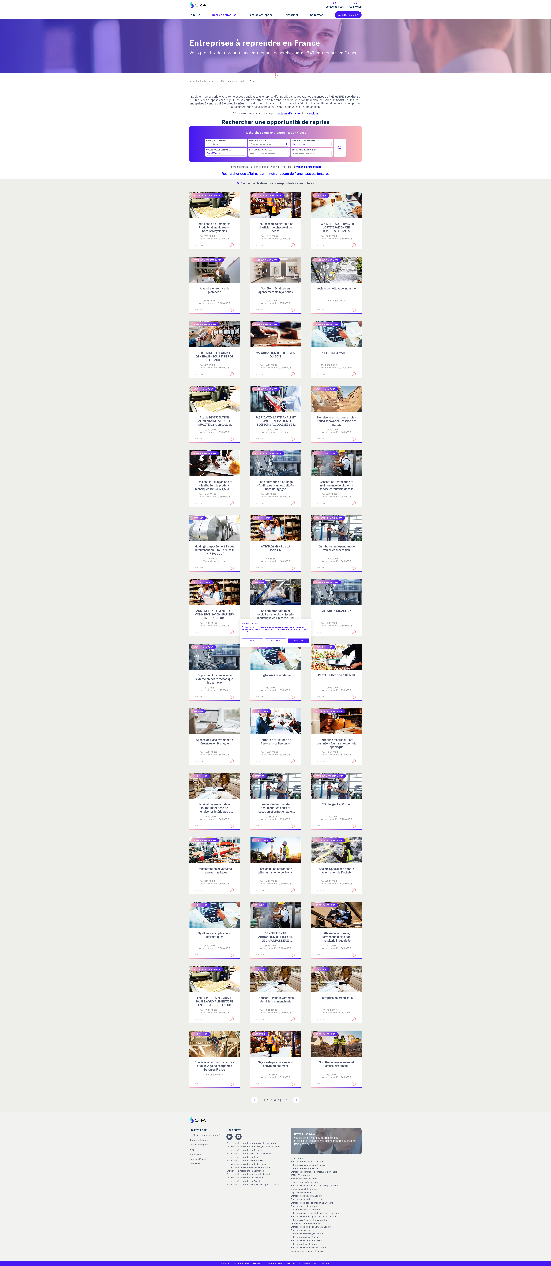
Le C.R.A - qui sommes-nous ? (204, 1135)
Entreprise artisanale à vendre (305, 1244)
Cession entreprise (260, 15)
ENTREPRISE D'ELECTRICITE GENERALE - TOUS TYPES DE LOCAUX (214, 356)
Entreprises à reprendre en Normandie (245, 1170)
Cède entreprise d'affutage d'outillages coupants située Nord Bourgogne (275, 485)
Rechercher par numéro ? (304, 150)
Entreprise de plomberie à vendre (307, 1199)
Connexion (194, 1163)
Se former (316, 15)
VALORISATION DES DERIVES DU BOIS (275, 354)
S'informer (291, 15)
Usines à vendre (298, 1158)
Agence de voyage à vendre (304, 1178)
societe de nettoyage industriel (336, 288)
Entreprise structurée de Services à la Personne (275, 741)
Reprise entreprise (224, 15)
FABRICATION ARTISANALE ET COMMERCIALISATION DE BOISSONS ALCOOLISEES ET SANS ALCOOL (275, 422)
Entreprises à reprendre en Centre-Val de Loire (249, 1153)
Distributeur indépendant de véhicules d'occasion (336, 548)
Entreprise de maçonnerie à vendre (308, 1240)
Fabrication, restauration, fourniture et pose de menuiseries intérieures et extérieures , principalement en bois (214, 811)
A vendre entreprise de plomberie (214, 290)
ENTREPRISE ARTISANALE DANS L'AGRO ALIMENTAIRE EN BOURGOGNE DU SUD (214, 1001)
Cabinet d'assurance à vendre (305, 1223)
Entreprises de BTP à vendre (305, 1168)
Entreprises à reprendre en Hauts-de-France (248, 1167)
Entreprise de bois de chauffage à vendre (311, 1226)
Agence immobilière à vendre (305, 1182)
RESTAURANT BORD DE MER (336, 675)
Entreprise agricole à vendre (304, 1206)
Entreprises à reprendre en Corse (242, 1157)
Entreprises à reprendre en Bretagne (244, 1150)
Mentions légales (197, 1158)
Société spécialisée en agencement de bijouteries (275, 290)
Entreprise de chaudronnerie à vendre (309, 1247)
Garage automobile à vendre (305, 1189)
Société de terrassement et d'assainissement (336, 1064)
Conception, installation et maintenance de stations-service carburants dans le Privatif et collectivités (336, 487)
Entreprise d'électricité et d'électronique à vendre (315, 1185)
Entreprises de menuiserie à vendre (308, 1165)
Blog (191, 1149)
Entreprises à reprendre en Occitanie (244, 1177)
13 (285, 1100)
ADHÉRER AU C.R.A (348, 14)
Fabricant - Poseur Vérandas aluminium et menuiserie (275, 999)
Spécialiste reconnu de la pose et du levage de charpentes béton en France (214, 1065)
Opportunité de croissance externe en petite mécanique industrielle (214, 678)
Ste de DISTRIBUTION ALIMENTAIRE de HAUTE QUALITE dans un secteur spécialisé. (214, 422)
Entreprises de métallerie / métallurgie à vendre (314, 1171)
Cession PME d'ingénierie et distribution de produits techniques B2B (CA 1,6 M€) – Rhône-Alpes (214, 487)
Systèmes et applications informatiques (214, 935)
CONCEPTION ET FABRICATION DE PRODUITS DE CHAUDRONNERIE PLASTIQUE (275, 938)
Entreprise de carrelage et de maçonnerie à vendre (315, 1213)
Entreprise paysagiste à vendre (306, 1237)
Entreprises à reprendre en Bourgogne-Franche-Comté (253, 1146)
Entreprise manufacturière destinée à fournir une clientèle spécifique (336, 743)
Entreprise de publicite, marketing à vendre (312, 1202)
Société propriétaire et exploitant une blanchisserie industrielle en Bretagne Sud (275, 614)
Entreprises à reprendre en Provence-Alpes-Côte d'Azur (253, 1184)
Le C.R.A (194, 15)
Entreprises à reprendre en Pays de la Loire (247, 1181)
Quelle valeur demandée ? (219, 150)
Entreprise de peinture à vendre (306, 1195)
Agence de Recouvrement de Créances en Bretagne (214, 741)
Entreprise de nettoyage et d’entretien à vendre (313, 1216)
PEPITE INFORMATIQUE (336, 353)
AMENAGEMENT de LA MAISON (275, 548)
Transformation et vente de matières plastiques (214, 870)
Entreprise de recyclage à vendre (307, 1233)
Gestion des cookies (276, 1263)
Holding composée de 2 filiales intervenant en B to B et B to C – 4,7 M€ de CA (214, 549)
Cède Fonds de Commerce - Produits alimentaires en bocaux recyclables (214, 227)
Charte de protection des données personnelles (243, 1263)
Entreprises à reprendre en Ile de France (246, 1164)
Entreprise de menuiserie (336, 998)
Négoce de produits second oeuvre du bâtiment (275, 1064)
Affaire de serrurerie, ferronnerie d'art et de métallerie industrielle (336, 936)
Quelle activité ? (257, 140)
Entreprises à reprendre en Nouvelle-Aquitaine (249, 1174)
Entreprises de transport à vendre (307, 1161)
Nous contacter (197, 1153)
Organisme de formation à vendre (307, 1251)
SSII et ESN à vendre (301, 1175)
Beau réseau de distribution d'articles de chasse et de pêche (275, 227)
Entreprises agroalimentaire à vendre (309, 1220)
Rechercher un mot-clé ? (261, 150)
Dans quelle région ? (216, 140)
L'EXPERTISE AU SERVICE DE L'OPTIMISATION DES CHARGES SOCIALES (336, 227)
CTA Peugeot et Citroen (336, 804)
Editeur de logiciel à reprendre (305, 1209)
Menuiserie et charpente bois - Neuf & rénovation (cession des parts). (337, 420)
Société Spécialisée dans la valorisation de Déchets (336, 870)
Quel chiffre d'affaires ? (304, 140)
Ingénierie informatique (275, 675)
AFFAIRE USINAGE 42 (336, 611)
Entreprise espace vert (302, 1230)
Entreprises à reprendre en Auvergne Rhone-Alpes (251, 1143)
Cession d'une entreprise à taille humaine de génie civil (275, 870)
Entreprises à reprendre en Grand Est (245, 1160)
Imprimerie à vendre (301, 1192)
